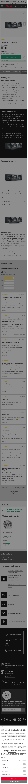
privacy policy (21, 756)
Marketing (4, 767)
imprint (4, 757)
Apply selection (14, 781)
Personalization (5, 771)
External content (6, 774)
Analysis (3, 764)
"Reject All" (15, 739)
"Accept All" (6, 746)
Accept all (14, 778)
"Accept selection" (12, 751)
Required (4, 760)
